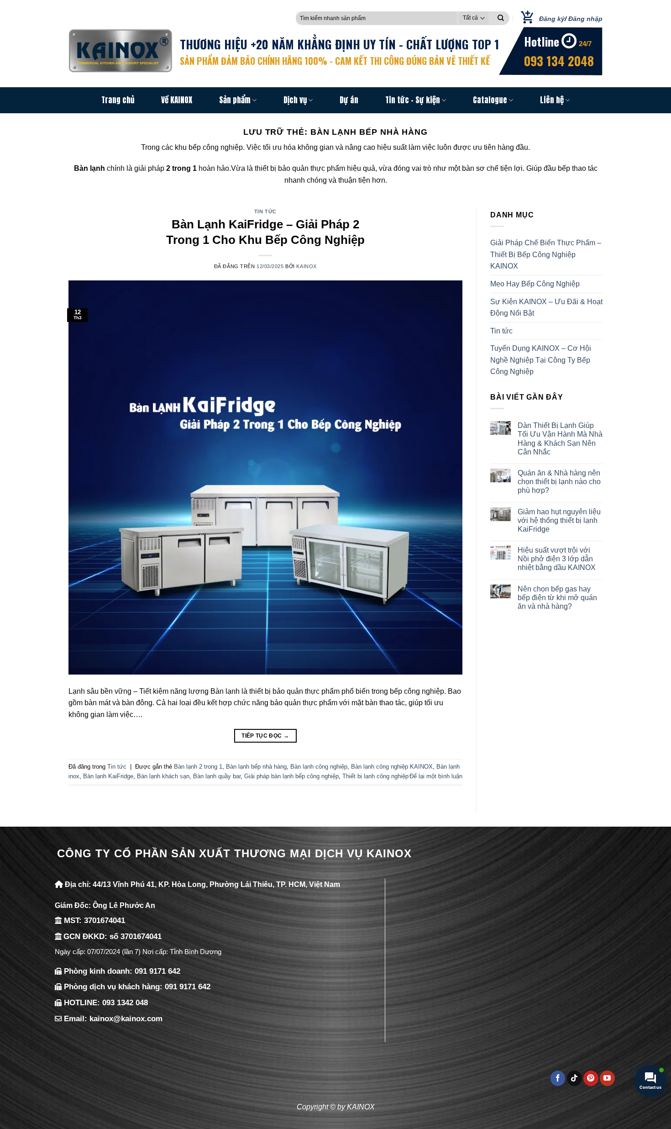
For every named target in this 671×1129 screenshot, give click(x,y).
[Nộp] (501, 18)
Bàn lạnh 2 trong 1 (198, 766)
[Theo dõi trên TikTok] (574, 1078)
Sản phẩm (235, 100)
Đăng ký (552, 18)
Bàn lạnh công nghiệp (318, 766)
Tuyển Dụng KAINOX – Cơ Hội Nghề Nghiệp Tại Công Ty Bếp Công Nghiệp (540, 359)
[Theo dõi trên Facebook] (558, 1078)
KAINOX (306, 266)
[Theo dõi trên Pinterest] (590, 1078)
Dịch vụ (295, 100)
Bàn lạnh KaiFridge (108, 776)
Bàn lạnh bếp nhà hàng (256, 766)
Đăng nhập (585, 18)
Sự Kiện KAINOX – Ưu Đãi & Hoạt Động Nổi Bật (546, 307)
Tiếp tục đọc (265, 736)
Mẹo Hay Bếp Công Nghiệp (535, 284)
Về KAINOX (176, 100)
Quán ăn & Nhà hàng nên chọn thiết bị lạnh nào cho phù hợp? (559, 481)
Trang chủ (117, 100)
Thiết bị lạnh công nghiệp (375, 776)
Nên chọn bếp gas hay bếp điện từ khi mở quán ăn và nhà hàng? (557, 597)
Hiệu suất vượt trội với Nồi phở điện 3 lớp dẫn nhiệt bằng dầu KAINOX (557, 558)
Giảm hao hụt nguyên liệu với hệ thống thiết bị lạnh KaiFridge (559, 520)
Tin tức (265, 211)
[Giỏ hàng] (524, 18)
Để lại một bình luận (435, 776)
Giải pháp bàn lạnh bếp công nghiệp (291, 776)
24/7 (585, 43)
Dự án (349, 100)
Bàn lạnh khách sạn (163, 776)
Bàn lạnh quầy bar (217, 776)
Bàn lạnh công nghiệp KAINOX (392, 766)
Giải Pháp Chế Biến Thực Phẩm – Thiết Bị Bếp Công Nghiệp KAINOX (545, 254)
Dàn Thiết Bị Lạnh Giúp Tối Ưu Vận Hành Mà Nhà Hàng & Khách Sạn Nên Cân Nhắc (560, 439)
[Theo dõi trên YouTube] (607, 1078)
